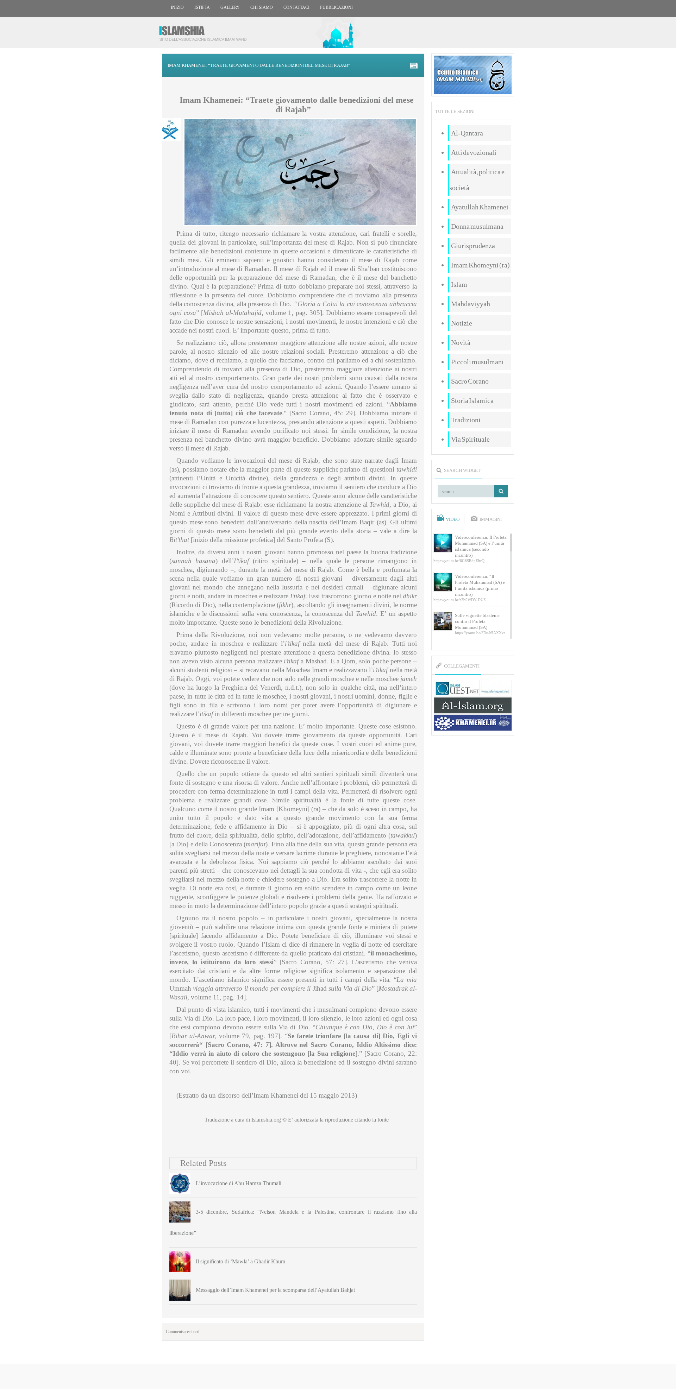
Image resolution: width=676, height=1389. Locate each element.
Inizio (177, 7)
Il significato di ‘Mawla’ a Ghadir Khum (240, 1261)
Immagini (491, 519)
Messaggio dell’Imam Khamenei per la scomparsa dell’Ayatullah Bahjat (275, 1290)
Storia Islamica (472, 400)
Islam (459, 284)
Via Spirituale (470, 439)
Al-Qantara (467, 133)
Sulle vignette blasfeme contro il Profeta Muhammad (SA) (477, 621)
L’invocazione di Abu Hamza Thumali (238, 1183)
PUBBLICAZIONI (336, 7)
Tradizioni (466, 420)
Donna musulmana (477, 226)
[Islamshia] (206, 31)
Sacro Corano (470, 381)
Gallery (230, 7)
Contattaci (296, 7)
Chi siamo (261, 7)
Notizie (461, 323)
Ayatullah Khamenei (479, 207)
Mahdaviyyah (470, 304)
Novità (460, 342)
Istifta (202, 7)
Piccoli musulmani (477, 362)
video (452, 519)
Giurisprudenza (473, 246)
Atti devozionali (473, 152)
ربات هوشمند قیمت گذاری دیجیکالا (338, 1376)
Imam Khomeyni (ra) (480, 265)
